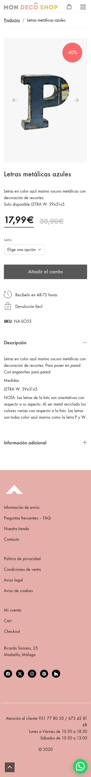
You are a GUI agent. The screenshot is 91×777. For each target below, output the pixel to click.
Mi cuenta (12, 610)
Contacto (11, 539)
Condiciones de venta (22, 569)
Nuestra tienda (16, 528)
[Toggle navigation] (83, 7)
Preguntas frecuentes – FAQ (27, 518)
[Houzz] (56, 674)
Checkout (12, 631)
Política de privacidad (22, 558)
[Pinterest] (44, 674)
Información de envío (21, 507)
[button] (80, 766)
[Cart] (69, 7)
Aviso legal (13, 580)
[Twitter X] (20, 674)
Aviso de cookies (18, 590)
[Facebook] (8, 674)
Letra (7, 240)
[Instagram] (32, 674)
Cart (7, 620)
